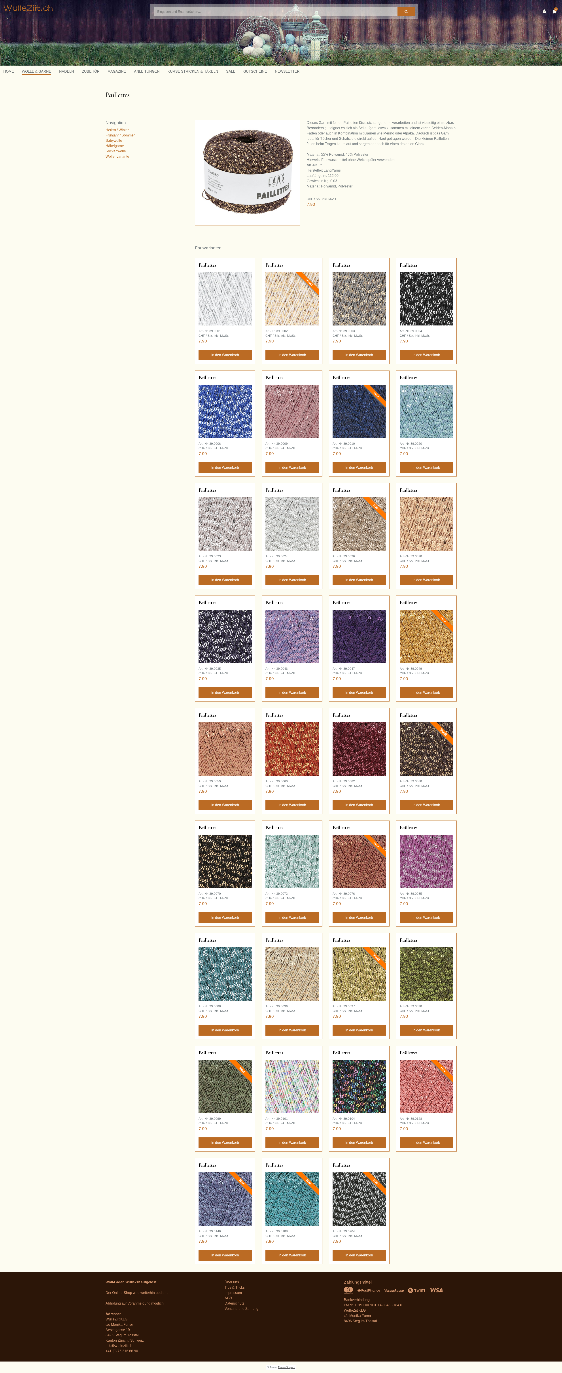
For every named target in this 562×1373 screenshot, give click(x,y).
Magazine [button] (117, 71)
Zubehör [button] (91, 71)
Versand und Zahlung (241, 1309)
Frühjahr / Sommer (120, 135)
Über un (231, 1282)
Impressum (233, 1293)
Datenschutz (234, 1303)
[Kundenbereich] (545, 11)
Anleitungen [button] (147, 71)
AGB (228, 1298)
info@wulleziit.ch (119, 1346)
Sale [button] (230, 71)
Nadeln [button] (66, 71)
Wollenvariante (117, 156)
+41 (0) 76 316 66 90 (122, 1351)
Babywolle (114, 140)
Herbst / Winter (117, 130)
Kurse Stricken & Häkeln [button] (193, 71)
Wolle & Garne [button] (36, 71)
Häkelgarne (115, 146)
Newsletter (287, 71)
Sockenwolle (116, 151)
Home (8, 71)
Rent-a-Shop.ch (286, 1367)
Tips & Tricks (235, 1287)
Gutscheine (255, 71)
